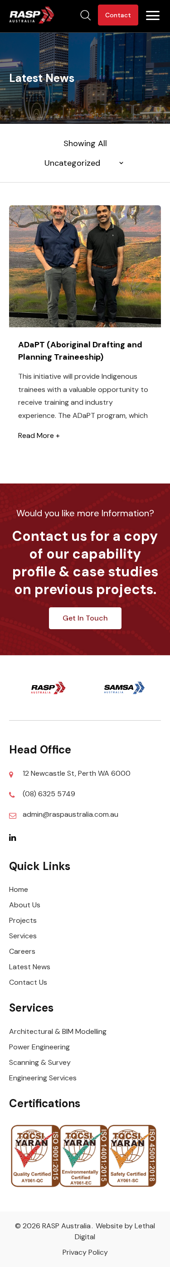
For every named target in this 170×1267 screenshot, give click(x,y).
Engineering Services (43, 1078)
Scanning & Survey (40, 1062)
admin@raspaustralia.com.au (70, 814)
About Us (24, 905)
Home (18, 889)
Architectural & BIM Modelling (58, 1031)
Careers (22, 951)
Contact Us (28, 982)
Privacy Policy (85, 1252)
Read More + (39, 435)
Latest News (29, 967)
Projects (23, 920)
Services (23, 936)
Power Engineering (39, 1047)
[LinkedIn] (16, 837)
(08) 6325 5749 (49, 794)
